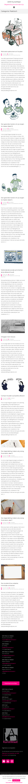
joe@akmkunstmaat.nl (7, 647)
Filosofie (9, 129)
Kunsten (9, 456)
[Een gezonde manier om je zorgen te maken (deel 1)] (13, 182)
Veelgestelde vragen (6, 774)
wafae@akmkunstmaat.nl (8, 716)
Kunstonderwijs (6, 55)
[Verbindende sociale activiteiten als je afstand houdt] (13, 256)
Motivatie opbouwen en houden (12, 51)
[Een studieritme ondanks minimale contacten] (13, 572)
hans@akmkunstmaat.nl (8, 709)
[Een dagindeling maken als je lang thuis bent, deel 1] (13, 507)
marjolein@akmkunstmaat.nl (9, 701)
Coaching (5, 129)
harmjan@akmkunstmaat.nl (9, 693)
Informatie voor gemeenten (20, 774)
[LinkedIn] (8, 761)
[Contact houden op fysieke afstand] (13, 384)
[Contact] (4, 761)
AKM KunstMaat (14, 2)
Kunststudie (13, 55)
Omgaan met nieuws (8, 337)
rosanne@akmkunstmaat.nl (9, 639)
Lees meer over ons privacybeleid (14, 782)
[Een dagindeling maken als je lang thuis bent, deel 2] (13, 443)
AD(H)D (4, 589)
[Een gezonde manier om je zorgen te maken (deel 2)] (13, 108)
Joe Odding (11, 53)
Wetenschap (4, 204)
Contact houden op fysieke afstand (12, 396)
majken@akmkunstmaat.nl (9, 663)
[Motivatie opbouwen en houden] (13, 32)
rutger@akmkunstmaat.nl (8, 671)
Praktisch (18, 55)
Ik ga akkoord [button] (16, 780)
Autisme (7, 589)
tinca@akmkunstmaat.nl (8, 655)
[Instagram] (12, 761)
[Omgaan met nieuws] (13, 326)
